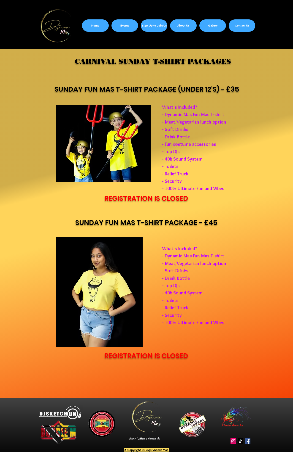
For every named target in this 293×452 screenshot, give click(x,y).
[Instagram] (233, 441)
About (142, 439)
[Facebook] (247, 441)
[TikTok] (240, 441)
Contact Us (154, 439)
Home (133, 439)
